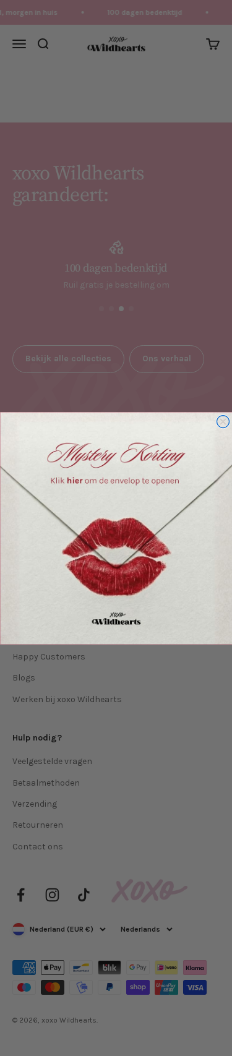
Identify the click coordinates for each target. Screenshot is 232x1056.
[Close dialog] (223, 421)
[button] (116, 528)
